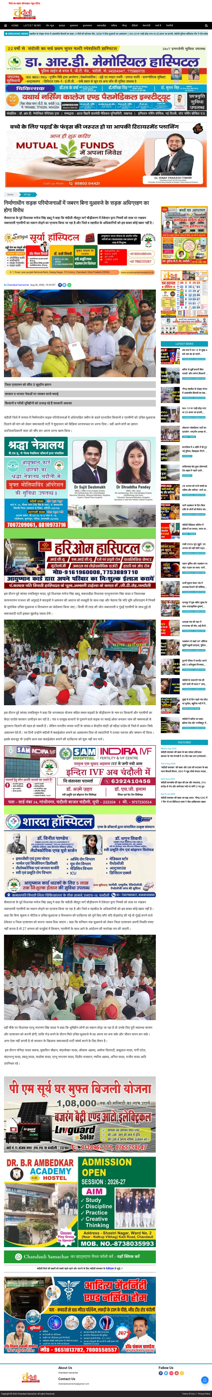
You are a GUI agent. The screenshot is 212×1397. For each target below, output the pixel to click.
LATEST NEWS (184, 343)
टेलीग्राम (110, 1268)
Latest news (32, 25)
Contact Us (66, 1379)
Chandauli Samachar (18, 285)
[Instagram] (171, 1373)
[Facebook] (161, 1373)
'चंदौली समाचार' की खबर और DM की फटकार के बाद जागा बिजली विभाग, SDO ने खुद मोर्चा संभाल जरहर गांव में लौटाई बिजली (184, 771)
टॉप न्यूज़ (50, 25)
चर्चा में (158, 25)
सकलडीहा (101, 25)
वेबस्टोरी (146, 25)
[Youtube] (177, 1373)
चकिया (114, 25)
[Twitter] (166, 1373)
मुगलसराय (87, 25)
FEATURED (184, 742)
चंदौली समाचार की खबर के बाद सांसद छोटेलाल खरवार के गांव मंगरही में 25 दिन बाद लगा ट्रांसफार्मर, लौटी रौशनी (184, 756)
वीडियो (135, 25)
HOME (15, 25)
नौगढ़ (124, 25)
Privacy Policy (204, 1394)
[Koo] (182, 1373)
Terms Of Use (188, 1394)
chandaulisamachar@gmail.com (73, 1384)
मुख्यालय (74, 25)
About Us (65, 1368)
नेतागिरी (169, 25)
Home (10, 194)
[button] (5, 25)
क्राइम (62, 25)
